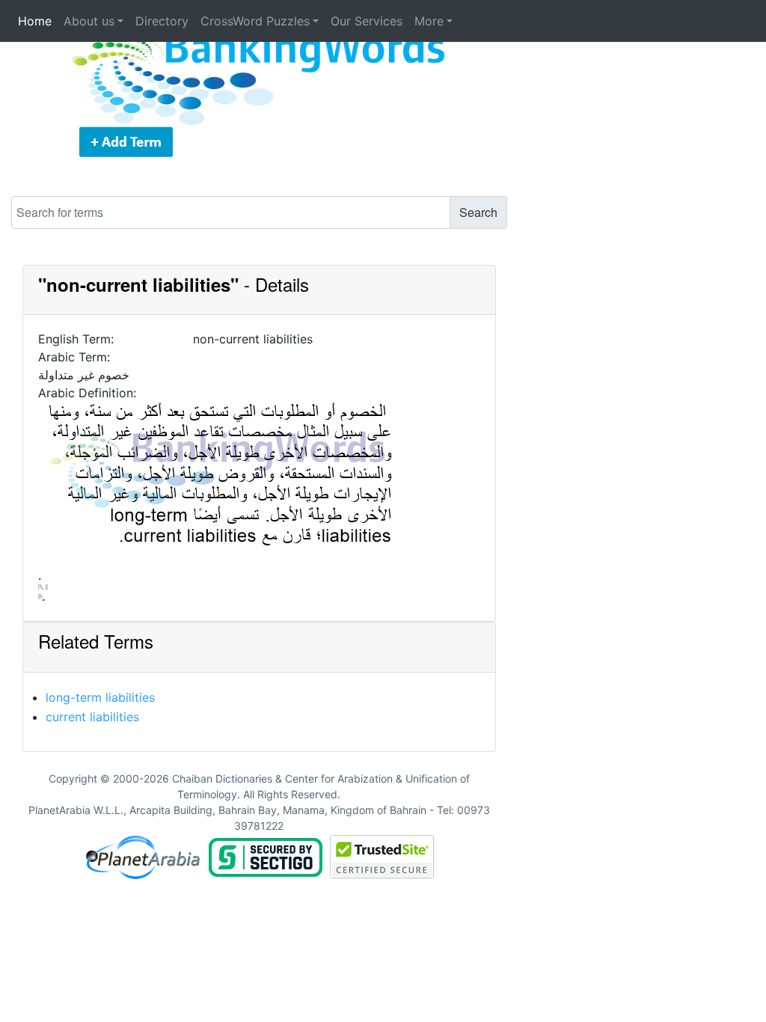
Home (35, 20)
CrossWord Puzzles (255, 20)
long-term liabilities (100, 697)
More (429, 20)
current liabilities (92, 716)
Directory (162, 20)
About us (89, 20)
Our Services (366, 20)
